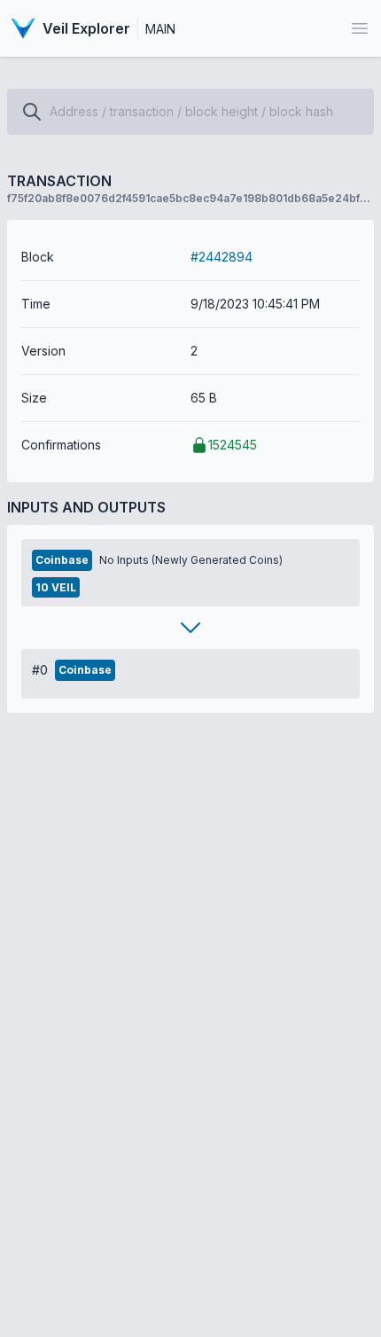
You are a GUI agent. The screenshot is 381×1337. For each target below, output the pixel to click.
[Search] (32, 112)
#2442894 (221, 256)
